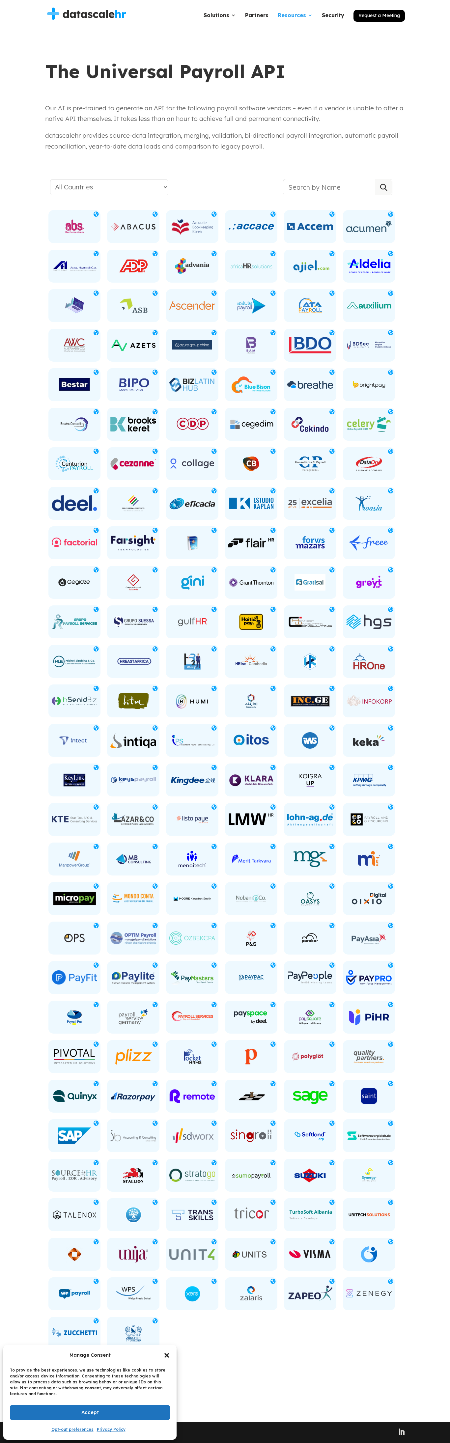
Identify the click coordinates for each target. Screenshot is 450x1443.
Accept (90, 1412)
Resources (292, 15)
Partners (256, 15)
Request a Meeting (379, 15)
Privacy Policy (111, 1429)
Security (333, 15)
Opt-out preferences (72, 1429)
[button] (166, 1355)
